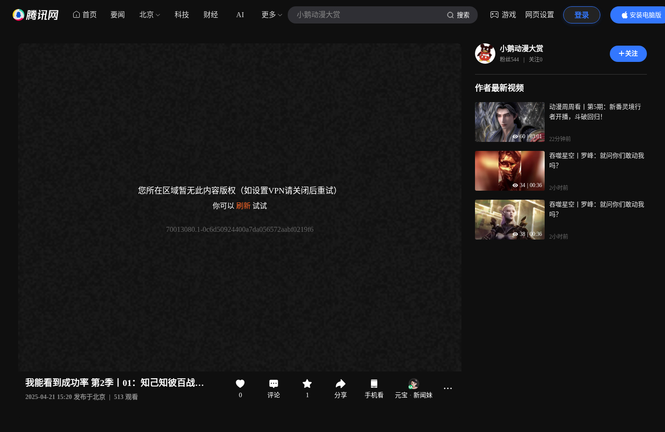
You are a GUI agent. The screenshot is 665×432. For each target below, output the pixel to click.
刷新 (243, 206)
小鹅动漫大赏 (521, 48)
